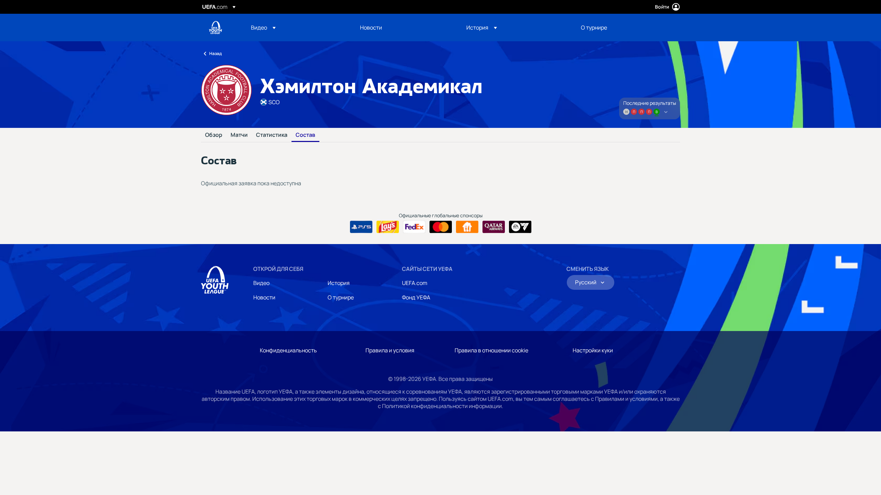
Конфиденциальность (288, 350)
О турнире (341, 297)
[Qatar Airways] (493, 227)
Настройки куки (593, 350)
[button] (263, 27)
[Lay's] (387, 227)
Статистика (271, 135)
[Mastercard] (440, 227)
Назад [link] (215, 53)
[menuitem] (296, 27)
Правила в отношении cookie (491, 350)
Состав (305, 135)
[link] (370, 27)
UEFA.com (414, 283)
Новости (264, 297)
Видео (261, 283)
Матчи (239, 135)
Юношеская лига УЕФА (215, 27)
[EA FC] (520, 227)
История (339, 283)
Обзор (213, 135)
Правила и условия (389, 350)
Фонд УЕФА (416, 297)
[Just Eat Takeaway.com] (467, 227)
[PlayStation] (361, 227)
